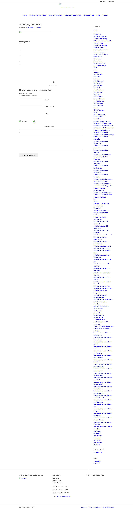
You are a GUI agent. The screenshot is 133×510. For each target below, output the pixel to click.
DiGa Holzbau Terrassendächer (103, 41)
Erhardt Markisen (99, 47)
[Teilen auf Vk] (21, 59)
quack (39, 27)
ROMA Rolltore (98, 311)
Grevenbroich (98, 56)
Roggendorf (97, 208)
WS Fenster (97, 440)
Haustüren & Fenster (100, 65)
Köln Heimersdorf (99, 81)
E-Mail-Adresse (49, 107)
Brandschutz (97, 34)
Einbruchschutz (98, 43)
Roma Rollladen (98, 308)
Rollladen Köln (98, 219)
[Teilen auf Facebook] (21, 44)
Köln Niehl (97, 88)
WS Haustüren (98, 442)
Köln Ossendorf (98, 92)
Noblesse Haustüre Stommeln (102, 192)
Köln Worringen (98, 103)
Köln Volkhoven (98, 97)
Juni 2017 (96, 463)
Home (95, 68)
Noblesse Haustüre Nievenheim (103, 179)
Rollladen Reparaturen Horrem (102, 246)
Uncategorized (98, 452)
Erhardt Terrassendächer (101, 50)
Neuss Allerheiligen (99, 114)
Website (47, 113)
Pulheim (96, 201)
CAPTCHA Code (49, 126)
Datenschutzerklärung (100, 39)
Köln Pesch (97, 94)
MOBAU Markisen (99, 110)
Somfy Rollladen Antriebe (101, 322)
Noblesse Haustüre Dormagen (102, 123)
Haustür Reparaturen (100, 63)
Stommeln (97, 324)
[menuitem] (25, 15)
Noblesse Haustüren (100, 197)
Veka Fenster (98, 436)
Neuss (95, 112)
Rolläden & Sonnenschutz (101, 210)
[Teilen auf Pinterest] (21, 50)
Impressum (97, 72)
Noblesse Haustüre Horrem (102, 130)
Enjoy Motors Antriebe (100, 45)
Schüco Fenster (98, 317)
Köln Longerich (98, 83)
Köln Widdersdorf (99, 101)
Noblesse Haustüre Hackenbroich (104, 128)
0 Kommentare (31, 27)
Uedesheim (97, 433)
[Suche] (110, 15)
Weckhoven (97, 438)
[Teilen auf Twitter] (21, 47)
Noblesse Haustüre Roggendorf (103, 186)
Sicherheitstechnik (99, 320)
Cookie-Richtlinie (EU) (100, 36)
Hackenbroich (98, 61)
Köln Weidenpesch (99, 99)
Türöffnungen (97, 431)
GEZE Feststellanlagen (101, 54)
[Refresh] (34, 123)
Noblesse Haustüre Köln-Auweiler (104, 134)
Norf (95, 199)
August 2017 (97, 461)
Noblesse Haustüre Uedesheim (103, 195)
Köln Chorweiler (98, 74)
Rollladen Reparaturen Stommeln (103, 300)
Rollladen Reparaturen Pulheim (103, 288)
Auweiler (96, 32)
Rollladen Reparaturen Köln (102, 248)
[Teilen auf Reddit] (21, 62)
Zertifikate (97, 444)
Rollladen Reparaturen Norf (102, 286)
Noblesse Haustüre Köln (101, 132)
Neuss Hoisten (98, 117)
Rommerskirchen (99, 313)
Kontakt (96, 108)
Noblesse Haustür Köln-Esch (102, 121)
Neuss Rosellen (98, 119)
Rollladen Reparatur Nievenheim (103, 235)
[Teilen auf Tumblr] (21, 56)
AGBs (95, 30)
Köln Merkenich (98, 85)
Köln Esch (97, 76)
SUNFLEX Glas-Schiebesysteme (103, 326)
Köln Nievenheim (99, 90)
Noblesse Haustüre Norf (101, 181)
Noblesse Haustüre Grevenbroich (103, 126)
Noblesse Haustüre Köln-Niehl (102, 155)
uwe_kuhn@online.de (63, 496)
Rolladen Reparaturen (100, 217)
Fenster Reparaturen (100, 52)
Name (47, 100)
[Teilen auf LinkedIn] (21, 53)
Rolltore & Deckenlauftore (101, 306)
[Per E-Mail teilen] (21, 65)
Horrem (96, 70)
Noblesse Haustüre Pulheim (102, 184)
